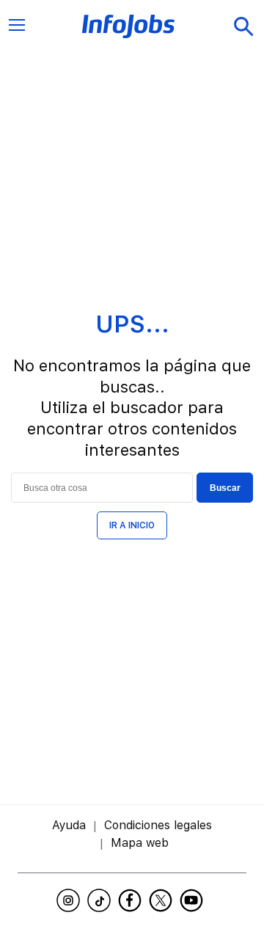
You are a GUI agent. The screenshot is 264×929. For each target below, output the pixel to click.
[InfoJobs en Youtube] (193, 900)
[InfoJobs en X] (162, 900)
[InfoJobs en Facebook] (132, 900)
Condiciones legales (158, 825)
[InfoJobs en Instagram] (70, 900)
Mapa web (140, 843)
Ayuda (69, 825)
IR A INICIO (132, 525)
